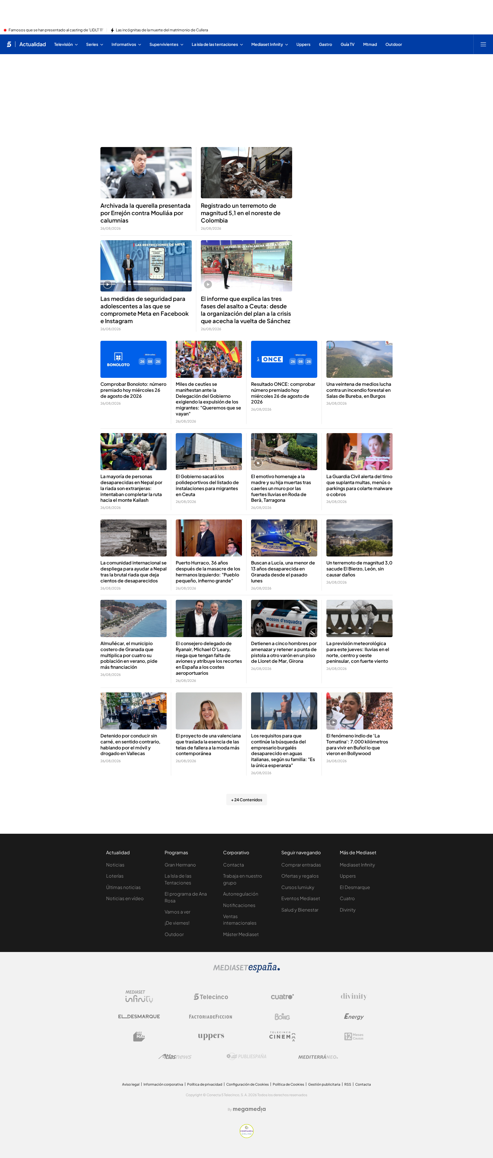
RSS (347, 1084)
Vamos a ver (177, 912)
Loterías (115, 876)
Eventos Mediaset (300, 898)
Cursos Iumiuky (297, 887)
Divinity (348, 910)
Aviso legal (131, 1084)
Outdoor (174, 934)
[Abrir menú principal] (483, 44)
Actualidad (32, 44)
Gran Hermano (180, 865)
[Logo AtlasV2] (175, 1056)
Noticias (115, 865)
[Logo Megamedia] (249, 1109)
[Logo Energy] (354, 1017)
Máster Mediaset (241, 934)
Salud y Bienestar (299, 910)
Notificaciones (239, 905)
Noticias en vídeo (125, 898)
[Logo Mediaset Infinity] (139, 997)
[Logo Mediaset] (246, 971)
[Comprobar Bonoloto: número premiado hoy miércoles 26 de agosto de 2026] (133, 359)
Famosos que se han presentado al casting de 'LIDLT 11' (56, 30)
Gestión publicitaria (324, 1084)
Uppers (348, 876)
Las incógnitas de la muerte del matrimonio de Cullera (162, 30)
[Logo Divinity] (354, 997)
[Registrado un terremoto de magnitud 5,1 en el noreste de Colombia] (246, 172)
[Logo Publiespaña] (246, 1056)
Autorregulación (240, 894)
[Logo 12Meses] (353, 1036)
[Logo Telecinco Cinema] (282, 1036)
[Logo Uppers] (210, 1036)
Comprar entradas (301, 865)
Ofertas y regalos (300, 876)
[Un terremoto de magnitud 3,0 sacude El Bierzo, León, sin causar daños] (359, 538)
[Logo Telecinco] (211, 997)
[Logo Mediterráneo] (318, 1056)
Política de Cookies (288, 1084)
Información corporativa (163, 1084)
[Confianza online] (247, 1136)
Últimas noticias (123, 887)
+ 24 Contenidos (246, 799)
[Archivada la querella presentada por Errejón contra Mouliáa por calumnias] (146, 172)
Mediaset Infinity (357, 865)
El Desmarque (355, 887)
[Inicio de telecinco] (9, 44)
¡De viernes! (177, 923)
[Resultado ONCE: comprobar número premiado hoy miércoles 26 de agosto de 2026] (284, 359)
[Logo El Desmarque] (139, 1016)
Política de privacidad (204, 1084)
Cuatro (347, 898)
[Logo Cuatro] (282, 997)
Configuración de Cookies (247, 1084)
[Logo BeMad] (139, 1036)
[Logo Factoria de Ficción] (211, 1017)
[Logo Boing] (282, 1017)
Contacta (233, 865)
